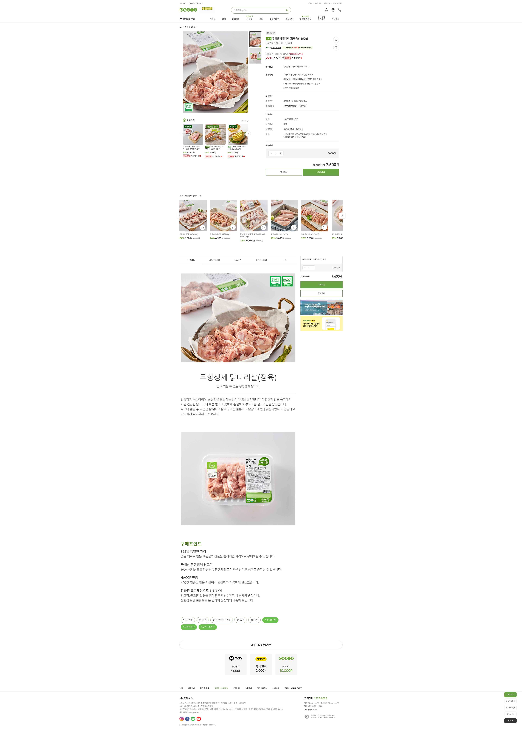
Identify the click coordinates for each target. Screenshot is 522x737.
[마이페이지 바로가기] (327, 10)
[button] (248, 133)
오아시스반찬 (208, 627)
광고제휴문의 (262, 688)
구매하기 (321, 172)
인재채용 (276, 688)
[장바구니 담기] (202, 227)
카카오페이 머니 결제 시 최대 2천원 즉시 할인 (300, 84)
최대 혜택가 (292, 58)
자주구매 (327, 3)
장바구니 (284, 172)
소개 (181, 688)
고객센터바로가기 (310, 710)
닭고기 (241, 619)
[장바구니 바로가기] (340, 10)
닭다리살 (188, 619)
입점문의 (248, 688)
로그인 (310, 3)
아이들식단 (271, 619)
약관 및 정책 (204, 688)
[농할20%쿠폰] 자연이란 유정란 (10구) (214, 147)
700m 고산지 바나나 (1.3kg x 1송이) (236, 147)
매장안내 (191, 688)
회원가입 (318, 3)
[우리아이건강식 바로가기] (208, 10)
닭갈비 (255, 619)
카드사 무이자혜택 (290, 88)
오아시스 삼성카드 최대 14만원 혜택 (297, 75)
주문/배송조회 (338, 3)
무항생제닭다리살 (222, 619)
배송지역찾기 (510, 701)
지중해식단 (189, 627)
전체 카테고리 (189, 19)
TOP (509, 721)
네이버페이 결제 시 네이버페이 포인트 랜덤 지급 (301, 79)
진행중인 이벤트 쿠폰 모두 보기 (295, 67)
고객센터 (182, 3)
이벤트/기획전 (195, 3)
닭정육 (203, 619)
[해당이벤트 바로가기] (236, 655)
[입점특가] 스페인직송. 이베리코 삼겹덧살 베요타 (192, 147)
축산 (186, 27)
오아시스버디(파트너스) (293, 688)
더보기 (244, 120)
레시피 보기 (510, 714)
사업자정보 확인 (241, 709)
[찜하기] (336, 47)
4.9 (274, 47)
